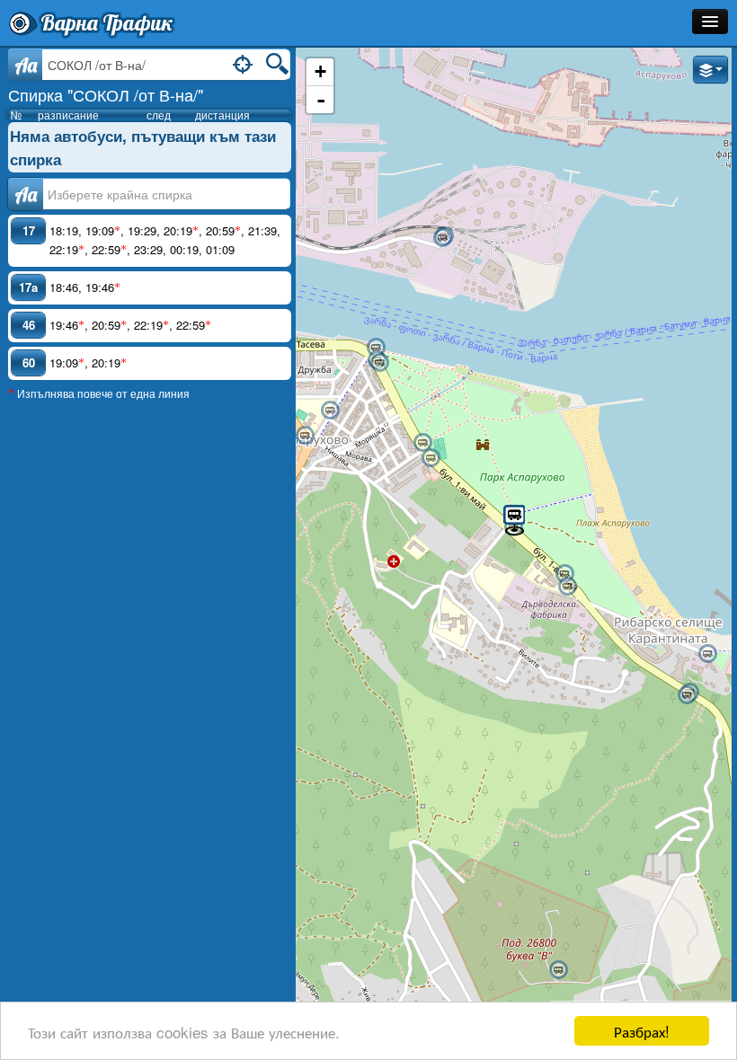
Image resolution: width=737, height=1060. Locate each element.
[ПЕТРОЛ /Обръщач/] (442, 238)
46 (28, 324)
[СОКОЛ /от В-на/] (514, 518)
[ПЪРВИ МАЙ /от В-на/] (430, 458)
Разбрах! (642, 1031)
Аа (25, 194)
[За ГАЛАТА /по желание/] (687, 695)
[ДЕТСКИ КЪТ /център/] (379, 363)
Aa (25, 64)
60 (28, 362)
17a (28, 287)
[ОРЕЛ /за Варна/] (564, 574)
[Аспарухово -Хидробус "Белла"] (376, 348)
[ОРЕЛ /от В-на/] (567, 586)
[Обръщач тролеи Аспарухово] (330, 410)
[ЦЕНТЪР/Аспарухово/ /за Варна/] (305, 436)
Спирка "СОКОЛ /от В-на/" (105, 94)
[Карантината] (707, 654)
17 (28, 230)
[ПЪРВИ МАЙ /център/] (422, 443)
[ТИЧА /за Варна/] (558, 970)
